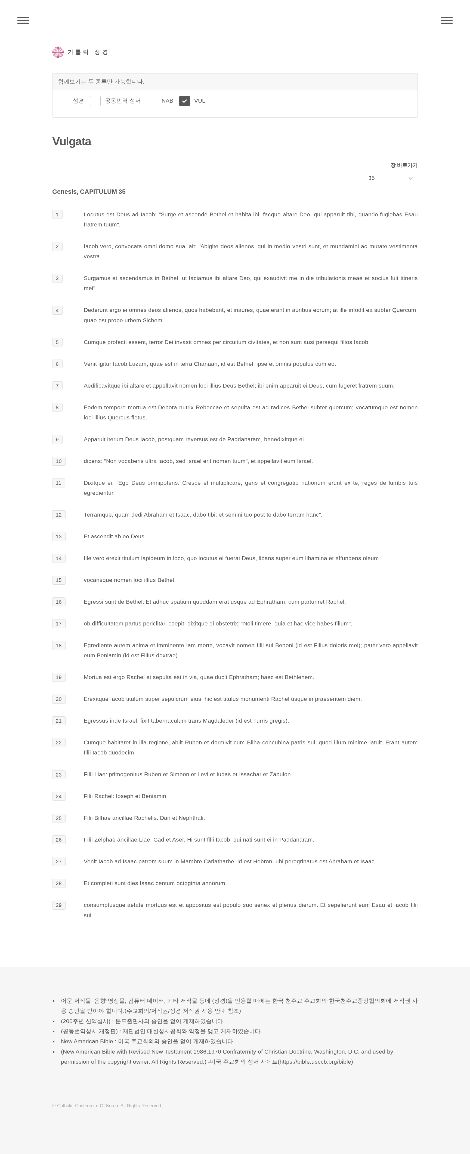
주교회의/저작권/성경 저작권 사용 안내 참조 (182, 1011)
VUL (199, 100)
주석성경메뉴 (23, 20)
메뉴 (446, 20)
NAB (167, 100)
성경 (78, 100)
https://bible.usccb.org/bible (315, 1061)
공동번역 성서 (123, 100)
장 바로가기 (404, 165)
